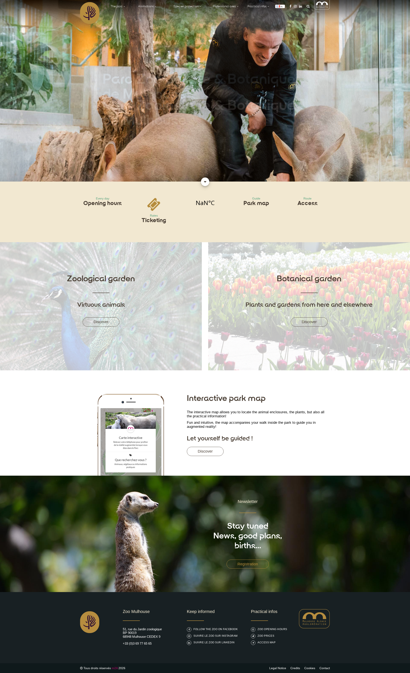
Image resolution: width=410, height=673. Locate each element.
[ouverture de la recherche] (307, 6)
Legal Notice (277, 668)
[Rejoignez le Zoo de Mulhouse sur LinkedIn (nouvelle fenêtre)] (300, 6)
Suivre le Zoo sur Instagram (215, 635)
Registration (247, 564)
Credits (295, 668)
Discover (101, 322)
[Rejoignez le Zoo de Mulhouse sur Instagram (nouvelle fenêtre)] (295, 6)
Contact (324, 668)
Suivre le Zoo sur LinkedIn (213, 642)
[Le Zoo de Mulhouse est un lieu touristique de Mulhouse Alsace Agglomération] (314, 627)
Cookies (309, 668)
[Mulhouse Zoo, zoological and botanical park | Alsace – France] (89, 644)
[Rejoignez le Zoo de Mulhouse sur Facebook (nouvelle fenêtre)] (290, 6)
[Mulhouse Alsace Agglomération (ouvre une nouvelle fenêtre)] (322, 8)
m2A (115, 668)
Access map (266, 642)
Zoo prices (266, 635)
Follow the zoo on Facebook (215, 629)
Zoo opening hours (272, 629)
